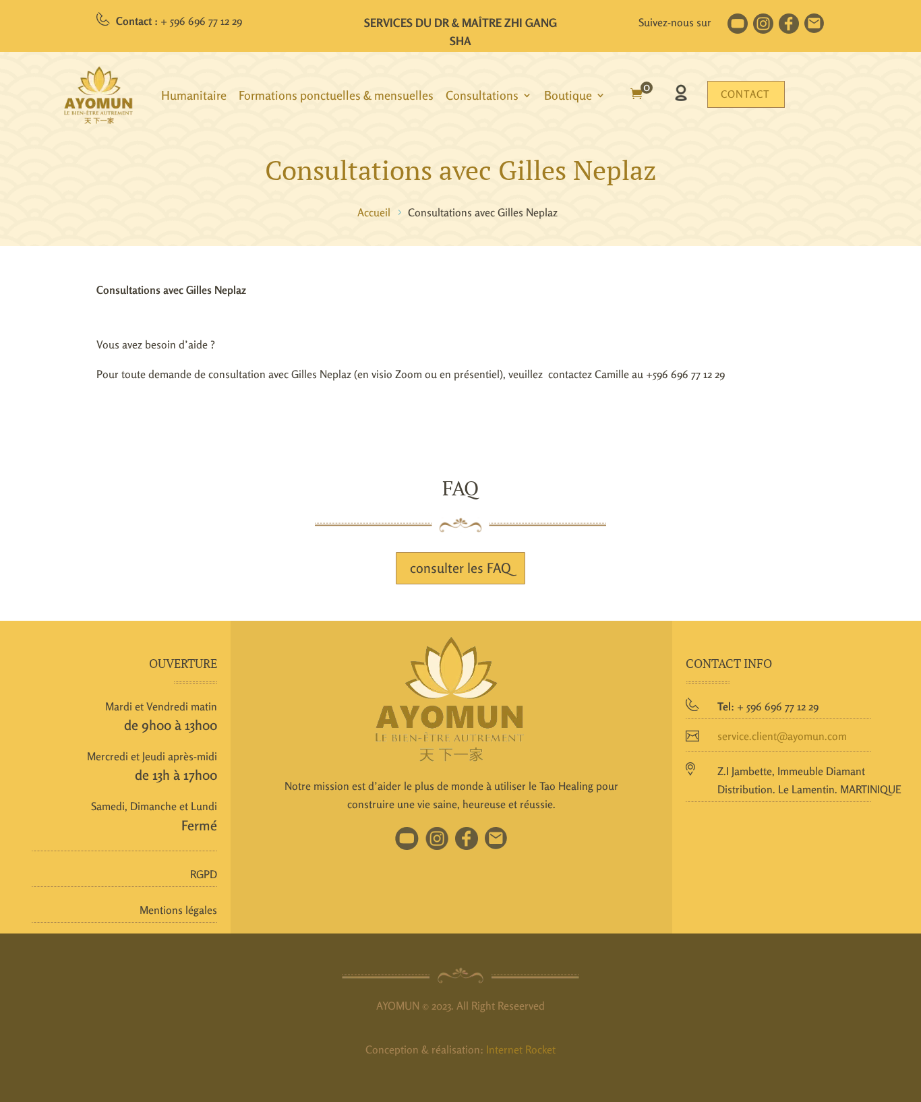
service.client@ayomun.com (782, 736)
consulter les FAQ (460, 567)
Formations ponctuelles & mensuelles (336, 95)
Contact (745, 94)
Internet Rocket (521, 1049)
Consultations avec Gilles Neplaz (461, 169)
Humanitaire (194, 95)
